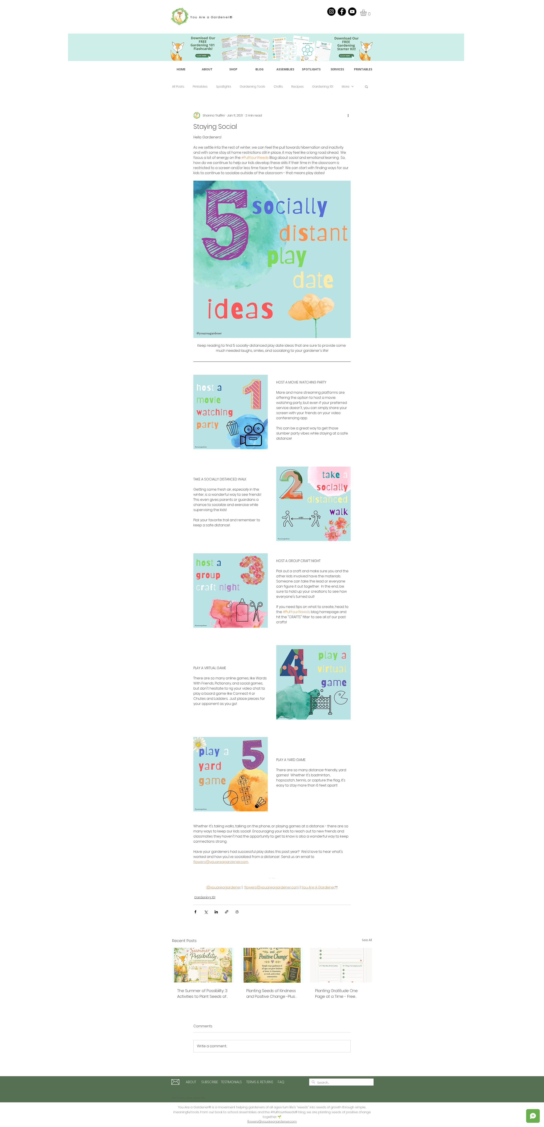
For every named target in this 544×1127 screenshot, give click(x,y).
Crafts (278, 86)
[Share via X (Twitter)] (206, 912)
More (345, 86)
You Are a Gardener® (211, 17)
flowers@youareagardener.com (272, 1121)
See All (367, 940)
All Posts (178, 86)
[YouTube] (352, 11)
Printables (200, 86)
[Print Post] (237, 912)
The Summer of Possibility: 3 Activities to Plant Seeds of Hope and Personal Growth (202, 993)
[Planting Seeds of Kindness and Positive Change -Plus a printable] (272, 965)
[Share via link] (227, 912)
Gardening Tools (252, 86)
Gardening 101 (322, 86)
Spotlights (223, 86)
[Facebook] (342, 11)
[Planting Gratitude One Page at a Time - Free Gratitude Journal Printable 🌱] (341, 965)
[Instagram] (331, 11)
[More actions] (348, 115)
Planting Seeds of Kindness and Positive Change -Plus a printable (271, 993)
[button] (367, 12)
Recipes (297, 86)
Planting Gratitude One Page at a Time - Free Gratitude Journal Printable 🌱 (339, 993)
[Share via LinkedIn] (216, 912)
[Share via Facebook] (195, 912)
